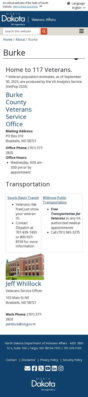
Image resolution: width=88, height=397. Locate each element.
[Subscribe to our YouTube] (47, 368)
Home (7, 39)
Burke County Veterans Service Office (19, 109)
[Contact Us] (27, 368)
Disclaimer (28, 360)
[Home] (29, 18)
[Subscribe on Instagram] (60, 368)
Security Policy (72, 360)
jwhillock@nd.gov (19, 324)
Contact (11, 360)
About (20, 39)
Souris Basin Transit (23, 197)
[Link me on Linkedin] (54, 368)
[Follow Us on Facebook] (34, 368)
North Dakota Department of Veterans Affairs (36, 343)
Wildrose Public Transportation (55, 200)
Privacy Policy (49, 360)
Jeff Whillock (23, 283)
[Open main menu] (81, 31)
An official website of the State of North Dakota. (25, 4)
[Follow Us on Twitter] (41, 368)
